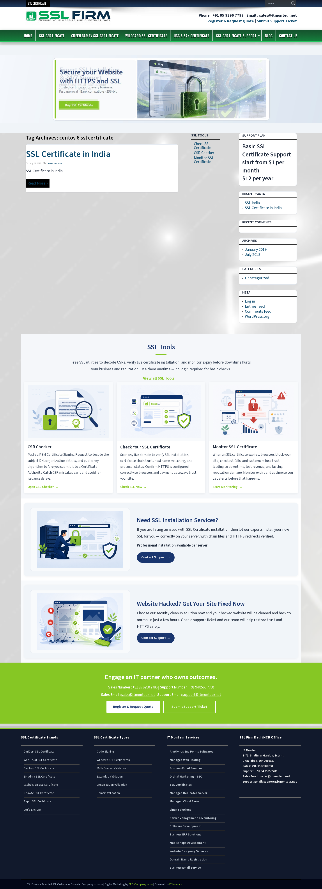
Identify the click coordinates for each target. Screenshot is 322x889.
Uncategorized (257, 278)
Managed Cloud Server (185, 801)
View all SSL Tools (161, 378)
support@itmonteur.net (201, 694)
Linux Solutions (180, 810)
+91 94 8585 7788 (201, 687)
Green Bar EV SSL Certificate (95, 35)
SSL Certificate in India (68, 154)
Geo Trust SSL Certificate (40, 760)
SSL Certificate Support (236, 35)
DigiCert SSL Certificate (39, 751)
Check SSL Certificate (202, 146)
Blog (268, 35)
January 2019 (256, 249)
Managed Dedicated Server (188, 793)
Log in (250, 301)
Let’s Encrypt (32, 810)
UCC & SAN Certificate (191, 35)
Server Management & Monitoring (193, 818)
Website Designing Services (189, 851)
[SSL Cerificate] (68, 22)
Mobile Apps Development (188, 843)
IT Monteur (175, 884)
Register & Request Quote (230, 21)
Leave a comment (55, 163)
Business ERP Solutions (185, 834)
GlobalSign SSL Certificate (41, 785)
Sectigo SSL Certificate (39, 768)
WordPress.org (257, 316)
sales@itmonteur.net (138, 694)
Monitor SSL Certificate (204, 160)
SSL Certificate (52, 35)
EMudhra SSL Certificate (39, 776)
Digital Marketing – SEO (186, 776)
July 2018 (252, 254)
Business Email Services (186, 768)
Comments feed (258, 311)
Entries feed (255, 306)
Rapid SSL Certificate (37, 801)
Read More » (37, 183)
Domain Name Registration (188, 859)
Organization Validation (112, 785)
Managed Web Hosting (185, 760)
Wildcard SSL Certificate (146, 35)
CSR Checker (204, 153)
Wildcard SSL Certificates (113, 760)
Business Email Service (185, 868)
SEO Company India (141, 884)
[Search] (293, 3)
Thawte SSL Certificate (39, 793)
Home (28, 35)
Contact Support (155, 557)
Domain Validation (108, 793)
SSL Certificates (181, 785)
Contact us (288, 35)
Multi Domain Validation (112, 768)
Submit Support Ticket (277, 21)
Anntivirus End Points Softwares (191, 751)
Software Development (186, 826)
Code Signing (105, 751)
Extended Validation (110, 776)
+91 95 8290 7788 (145, 687)
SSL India (252, 203)
